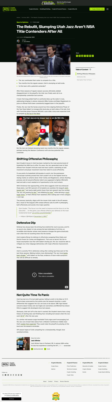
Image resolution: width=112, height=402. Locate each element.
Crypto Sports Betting (104, 372)
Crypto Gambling (102, 369)
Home (18, 17)
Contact (50, 381)
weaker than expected (28, 324)
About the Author (35, 338)
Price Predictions (71, 366)
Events (84, 372)
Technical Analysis (72, 369)
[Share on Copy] (93, 56)
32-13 (22, 316)
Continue (11, 399)
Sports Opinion (22, 22)
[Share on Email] (90, 56)
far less (33, 192)
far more (50, 192)
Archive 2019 (25, 17)
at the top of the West (32, 114)
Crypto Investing (71, 372)
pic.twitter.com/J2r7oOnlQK (41, 213)
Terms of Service (64, 381)
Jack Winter (27, 41)
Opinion (53, 369)
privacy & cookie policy (12, 395)
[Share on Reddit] (82, 56)
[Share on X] (77, 56)
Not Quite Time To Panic (84, 80)
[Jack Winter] (23, 343)
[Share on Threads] (80, 56)
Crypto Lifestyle (87, 369)
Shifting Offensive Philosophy (86, 74)
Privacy (56, 381)
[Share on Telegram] (87, 56)
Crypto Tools (70, 375)
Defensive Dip (81, 77)
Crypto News (54, 366)
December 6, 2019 (40, 216)
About (44, 381)
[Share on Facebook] (85, 56)
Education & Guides (88, 366)
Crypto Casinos (102, 366)
